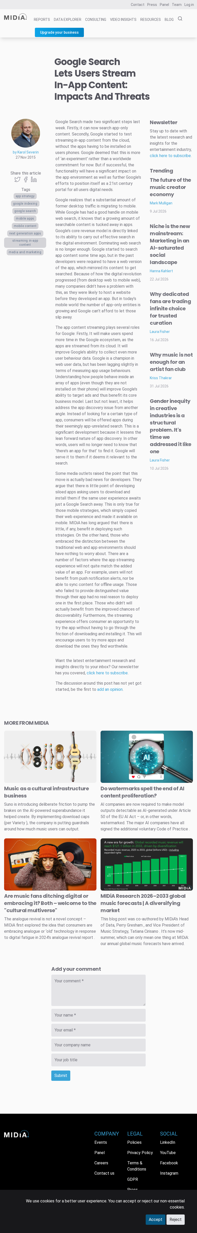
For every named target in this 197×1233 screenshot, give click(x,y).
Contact (137, 5)
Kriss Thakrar (161, 378)
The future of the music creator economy (170, 187)
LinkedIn (167, 1142)
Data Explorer (67, 19)
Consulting (95, 19)
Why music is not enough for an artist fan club (171, 362)
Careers (101, 1163)
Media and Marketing (25, 252)
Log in (189, 5)
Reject (176, 1219)
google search (25, 211)
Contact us (104, 1173)
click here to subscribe (107, 672)
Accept (155, 1219)
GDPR (132, 1179)
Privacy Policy (140, 1152)
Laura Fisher (160, 332)
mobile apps (25, 218)
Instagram (169, 1173)
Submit (60, 1075)
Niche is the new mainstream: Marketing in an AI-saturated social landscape (170, 244)
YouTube (168, 1152)
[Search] (178, 18)
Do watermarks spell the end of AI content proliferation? (142, 792)
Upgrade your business (59, 32)
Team (177, 5)
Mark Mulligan (161, 203)
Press (152, 5)
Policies (134, 1142)
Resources (150, 19)
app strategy (25, 196)
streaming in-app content (25, 243)
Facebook (169, 1163)
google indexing (25, 203)
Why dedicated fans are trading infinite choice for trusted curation (170, 309)
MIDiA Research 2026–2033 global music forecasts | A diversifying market (143, 903)
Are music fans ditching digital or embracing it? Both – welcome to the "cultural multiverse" (50, 903)
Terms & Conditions (136, 1166)
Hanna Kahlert (161, 271)
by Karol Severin (26, 152)
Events (100, 1142)
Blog (169, 19)
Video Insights (123, 19)
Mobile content (25, 226)
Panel (164, 5)
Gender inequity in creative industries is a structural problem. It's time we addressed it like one (170, 426)
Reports (42, 19)
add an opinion (110, 689)
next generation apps (25, 233)
